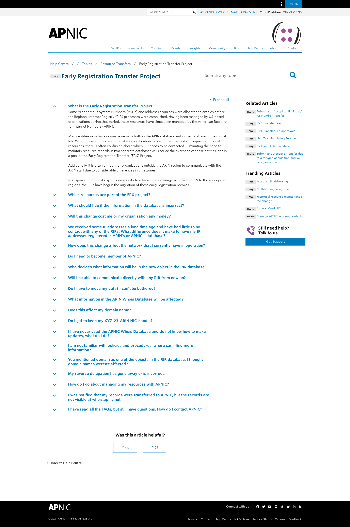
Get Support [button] (275, 242)
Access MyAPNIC (269, 208)
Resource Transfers (115, 64)
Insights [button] (194, 48)
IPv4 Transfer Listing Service (276, 138)
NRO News (241, 519)
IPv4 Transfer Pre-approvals (276, 131)
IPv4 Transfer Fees (269, 123)
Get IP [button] (115, 48)
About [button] (274, 48)
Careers (280, 519)
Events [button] (175, 48)
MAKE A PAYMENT (244, 12)
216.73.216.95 (292, 12)
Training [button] (157, 48)
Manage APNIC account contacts (280, 216)
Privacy (193, 519)
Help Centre (255, 48)
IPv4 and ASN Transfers (273, 146)
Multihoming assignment (274, 189)
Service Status (262, 519)
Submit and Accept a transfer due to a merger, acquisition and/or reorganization (280, 158)
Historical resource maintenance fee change (279, 199)
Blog (237, 48)
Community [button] (217, 48)
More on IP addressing (272, 181)
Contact (292, 48)
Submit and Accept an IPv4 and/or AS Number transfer (281, 113)
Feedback (295, 519)
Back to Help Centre (66, 463)
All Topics (84, 64)
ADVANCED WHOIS (214, 12)
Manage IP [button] (135, 48)
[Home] (67, 32)
